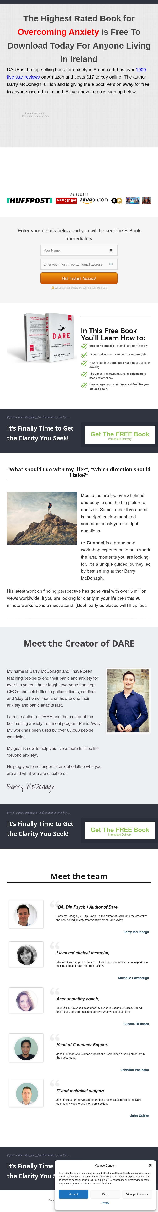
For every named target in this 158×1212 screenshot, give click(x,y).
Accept (73, 1194)
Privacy (105, 1202)
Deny (105, 1194)
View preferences (137, 1194)
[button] (150, 1165)
